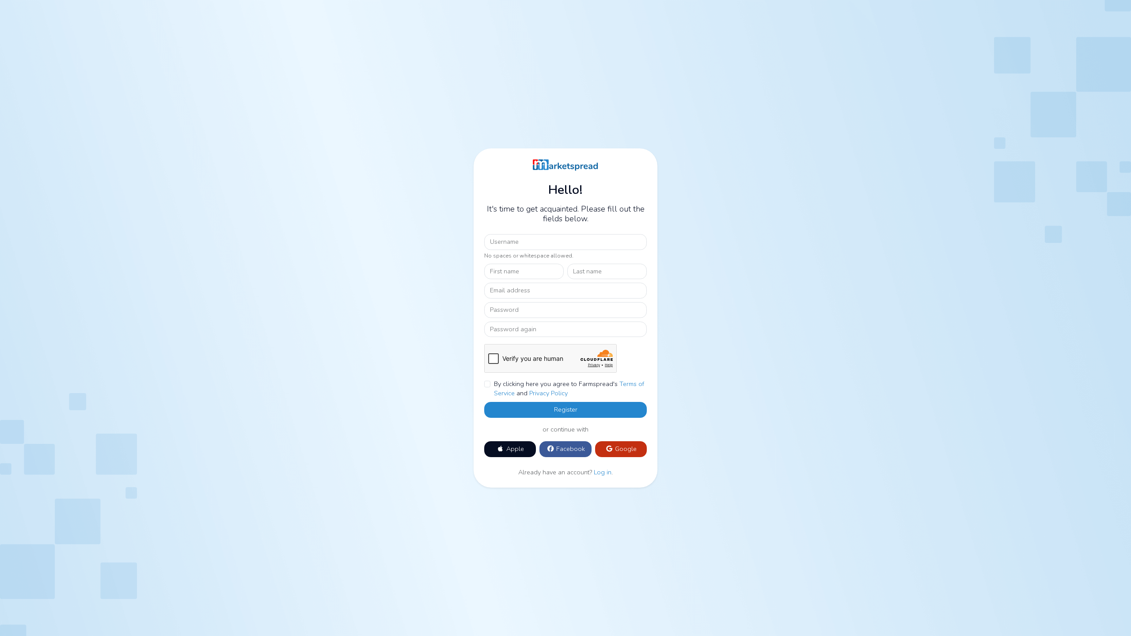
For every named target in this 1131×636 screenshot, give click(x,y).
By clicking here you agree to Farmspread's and (569, 388)
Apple (514, 448)
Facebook (569, 448)
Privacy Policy (548, 393)
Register (565, 409)
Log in (602, 472)
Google (625, 448)
